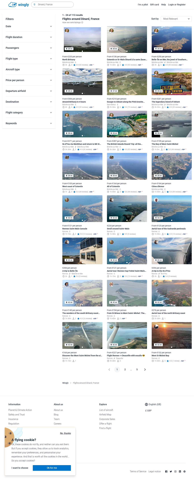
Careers (57, 423)
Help (163, 4)
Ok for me (52, 468)
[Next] (145, 369)
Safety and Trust (16, 414)
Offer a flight (105, 423)
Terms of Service (138, 471)
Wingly (65, 383)
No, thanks (65, 433)
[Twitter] (171, 471)
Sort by (155, 18)
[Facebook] (166, 471)
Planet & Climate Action (20, 410)
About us (58, 410)
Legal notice (155, 471)
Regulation (13, 423)
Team (57, 419)
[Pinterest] (184, 471)
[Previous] (109, 369)
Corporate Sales (107, 419)
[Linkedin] (180, 471)
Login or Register (177, 4)
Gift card (154, 4)
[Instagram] (175, 471)
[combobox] (52, 4)
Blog (56, 414)
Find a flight (105, 428)
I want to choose (20, 468)
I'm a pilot (143, 4)
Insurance (13, 419)
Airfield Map (105, 414)
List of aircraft (106, 410)
